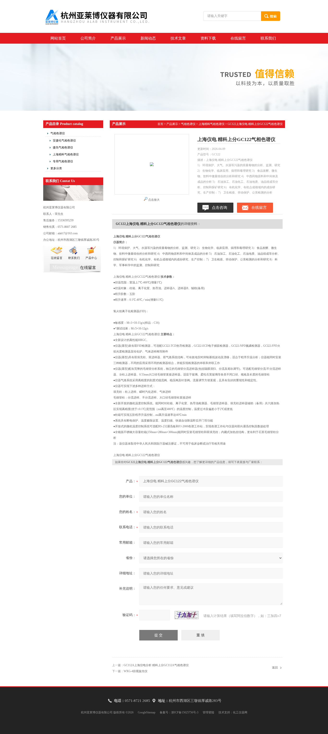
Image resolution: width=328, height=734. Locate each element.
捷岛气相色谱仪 (63, 147)
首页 (160, 124)
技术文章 (178, 38)
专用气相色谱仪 (63, 161)
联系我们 (268, 38)
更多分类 (56, 168)
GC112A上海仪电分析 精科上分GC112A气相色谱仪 (156, 665)
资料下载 (208, 38)
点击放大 (154, 199)
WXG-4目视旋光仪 (135, 671)
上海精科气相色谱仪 (66, 154)
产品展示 (118, 38)
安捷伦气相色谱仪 (64, 140)
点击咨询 (219, 208)
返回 (275, 667)
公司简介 (88, 38)
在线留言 (238, 38)
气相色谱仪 (57, 133)
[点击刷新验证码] (187, 615)
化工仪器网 (240, 712)
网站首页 (58, 38)
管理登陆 (208, 712)
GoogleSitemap (146, 712)
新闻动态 (148, 38)
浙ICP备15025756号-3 (184, 712)
